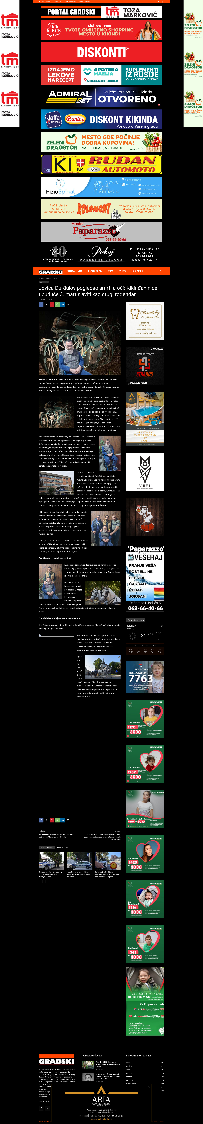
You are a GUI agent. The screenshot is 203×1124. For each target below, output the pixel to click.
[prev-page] (40, 881)
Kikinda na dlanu (70, 1)
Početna (71, 271)
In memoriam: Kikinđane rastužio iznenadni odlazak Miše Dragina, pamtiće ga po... (108, 1076)
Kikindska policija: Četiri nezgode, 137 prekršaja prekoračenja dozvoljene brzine (50, 874)
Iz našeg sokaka (95, 271)
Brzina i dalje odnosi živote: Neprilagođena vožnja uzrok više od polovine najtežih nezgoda (107, 874)
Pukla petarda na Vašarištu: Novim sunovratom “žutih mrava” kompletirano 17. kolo (57, 835)
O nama (80, 1)
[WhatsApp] (57, 304)
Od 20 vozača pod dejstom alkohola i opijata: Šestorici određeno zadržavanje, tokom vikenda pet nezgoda (102, 836)
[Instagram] (162, 1)
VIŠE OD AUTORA (63, 848)
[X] (46, 304)
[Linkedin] (62, 304)
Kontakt (87, 1)
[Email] (68, 304)
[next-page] (44, 881)
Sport (110, 271)
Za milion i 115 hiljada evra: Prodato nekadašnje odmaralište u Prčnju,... (108, 1064)
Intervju (122, 271)
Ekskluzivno (137, 271)
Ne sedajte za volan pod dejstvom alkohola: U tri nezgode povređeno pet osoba (78, 874)
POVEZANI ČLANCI (47, 848)
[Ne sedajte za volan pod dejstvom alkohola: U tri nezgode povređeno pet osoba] (79, 861)
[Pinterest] (52, 304)
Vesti (80, 271)
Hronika (46, 282)
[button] (161, 271)
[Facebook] (158, 1)
